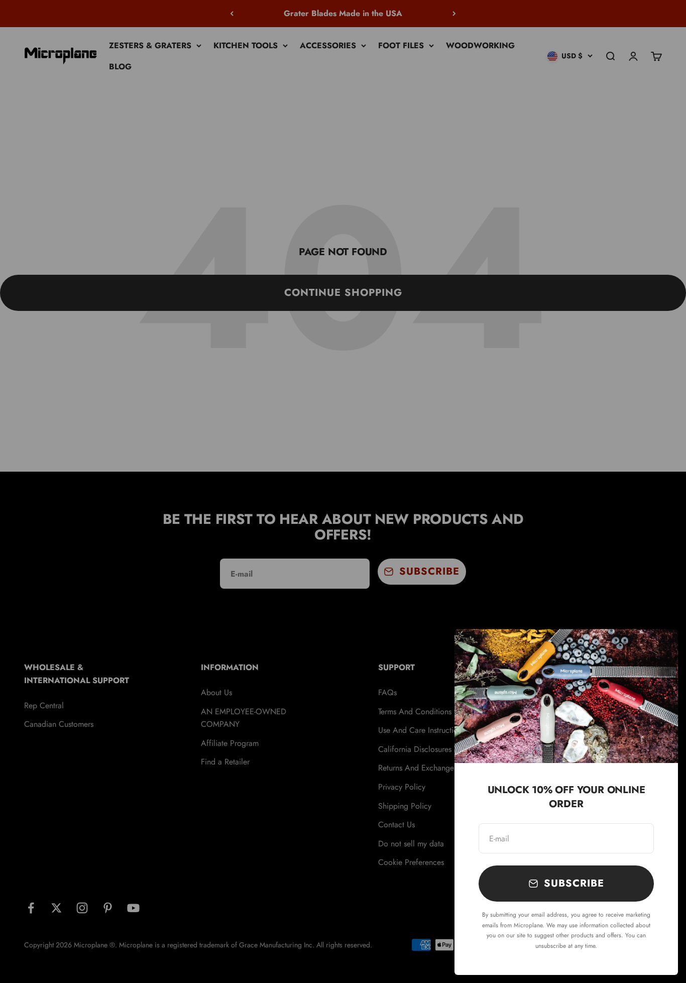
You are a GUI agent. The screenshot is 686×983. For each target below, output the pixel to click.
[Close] (657, 649)
